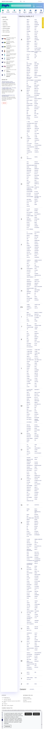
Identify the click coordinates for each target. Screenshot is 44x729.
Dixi (35, 185)
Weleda (36, 657)
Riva (35, 529)
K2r (27, 331)
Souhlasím (36, 714)
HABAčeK (28, 279)
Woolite (36, 667)
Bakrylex (28, 65)
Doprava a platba (26, 697)
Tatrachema (37, 604)
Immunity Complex (38, 312)
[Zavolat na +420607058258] (22, 1)
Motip (28, 416)
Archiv (4, 103)
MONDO (36, 412)
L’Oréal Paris (37, 353)
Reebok (28, 519)
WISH (35, 665)
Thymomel (36, 611)
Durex (35, 204)
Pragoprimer (29, 485)
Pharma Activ (37, 475)
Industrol (36, 314)
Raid (27, 510)
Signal (35, 566)
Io (27, 317)
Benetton (36, 88)
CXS (27, 153)
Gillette (28, 265)
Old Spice (29, 448)
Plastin (28, 480)
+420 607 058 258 (7, 699)
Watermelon (37, 654)
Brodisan (29, 115)
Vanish (28, 636)
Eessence (36, 209)
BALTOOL (28, 72)
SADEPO (28, 541)
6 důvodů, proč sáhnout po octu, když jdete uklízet (8, 96)
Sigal (28, 566)
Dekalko (36, 161)
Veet (35, 638)
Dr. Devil (36, 191)
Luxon (28, 386)
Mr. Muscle (29, 417)
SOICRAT (28, 578)
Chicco (36, 308)
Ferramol (36, 235)
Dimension (36, 178)
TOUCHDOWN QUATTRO (29, 618)
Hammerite (36, 279)
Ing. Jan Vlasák (30, 315)
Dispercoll (36, 183)
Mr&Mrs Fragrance (36, 420)
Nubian (28, 440)
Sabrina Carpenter (38, 539)
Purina (35, 499)
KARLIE (35, 335)
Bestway (36, 90)
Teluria (35, 607)
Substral (36, 591)
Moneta (28, 414)
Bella (28, 85)
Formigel (36, 248)
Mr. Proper (36, 417)
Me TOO (36, 397)
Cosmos (28, 150)
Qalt (28, 504)
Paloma (36, 462)
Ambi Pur (28, 38)
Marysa (28, 394)
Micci (28, 405)
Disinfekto (36, 182)
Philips (28, 477)
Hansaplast (29, 281)
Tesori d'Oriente (30, 611)
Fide (27, 238)
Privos (35, 490)
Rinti (28, 529)
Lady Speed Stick (30, 359)
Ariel (35, 41)
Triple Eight (29, 622)
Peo (35, 472)
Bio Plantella (37, 93)
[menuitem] (3, 11)
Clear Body (36, 140)
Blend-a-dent (29, 103)
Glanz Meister (29, 268)
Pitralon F (29, 478)
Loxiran (28, 381)
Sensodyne (36, 553)
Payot (35, 470)
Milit (35, 407)
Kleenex (36, 338)
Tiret (35, 612)
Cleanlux (36, 138)
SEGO (28, 552)
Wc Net (36, 656)
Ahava (28, 24)
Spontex (28, 586)
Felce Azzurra (29, 233)
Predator (29, 487)
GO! (35, 271)
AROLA (28, 44)
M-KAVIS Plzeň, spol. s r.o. (30, 390)
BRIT (27, 113)
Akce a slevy (5, 19)
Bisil (27, 102)
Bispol (35, 102)
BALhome (28, 69)
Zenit (28, 683)
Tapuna (28, 604)
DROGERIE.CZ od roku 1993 (37, 197)
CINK (27, 135)
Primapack (36, 489)
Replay (28, 524)
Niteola (28, 433)
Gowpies (28, 275)
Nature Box (36, 426)
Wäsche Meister (37, 652)
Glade (28, 266)
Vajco (35, 633)
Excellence (36, 227)
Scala (28, 547)
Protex (36, 495)
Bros (35, 115)
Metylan (28, 404)
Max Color (36, 395)
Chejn (35, 306)
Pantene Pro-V (30, 465)
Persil (35, 473)
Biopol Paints (29, 100)
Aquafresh (36, 39)
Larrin (35, 363)
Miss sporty (29, 410)
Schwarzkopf (37, 559)
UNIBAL (28, 626)
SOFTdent (36, 576)
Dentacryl (29, 168)
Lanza (28, 363)
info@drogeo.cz (6, 697)
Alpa (28, 33)
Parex (35, 467)
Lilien (28, 373)
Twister (36, 622)
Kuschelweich (30, 346)
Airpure (35, 26)
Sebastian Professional (29, 550)
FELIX (35, 233)
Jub (27, 328)
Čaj (27, 157)
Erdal (35, 222)
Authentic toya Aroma (37, 52)
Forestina (36, 247)
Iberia (28, 312)
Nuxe (28, 441)
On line (35, 449)
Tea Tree (28, 606)
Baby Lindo (36, 63)
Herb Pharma (37, 290)
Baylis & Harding (30, 80)
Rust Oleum (29, 534)
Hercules (36, 291)
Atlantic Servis (37, 48)
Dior (35, 180)
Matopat (36, 394)
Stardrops (29, 588)
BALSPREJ (28, 70)
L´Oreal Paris (37, 349)
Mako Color (37, 392)
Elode (28, 217)
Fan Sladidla (37, 232)
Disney (28, 183)
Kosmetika (5, 23)
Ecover (28, 209)
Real (27, 516)
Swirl (28, 598)
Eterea (35, 224)
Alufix (28, 34)
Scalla (35, 547)
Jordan (36, 327)
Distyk (28, 185)
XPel (35, 672)
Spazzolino (29, 584)
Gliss (35, 268)
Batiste (36, 77)
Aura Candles (37, 49)
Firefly (28, 243)
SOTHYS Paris (37, 581)
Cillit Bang (36, 133)
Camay (35, 123)
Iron (28, 319)
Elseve (35, 217)
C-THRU (28, 121)
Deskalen (36, 170)
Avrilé (28, 57)
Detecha (36, 172)
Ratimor (36, 514)
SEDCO (35, 549)
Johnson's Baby (30, 327)
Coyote (36, 150)
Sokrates (36, 578)
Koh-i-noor (37, 341)
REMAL (28, 523)
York (35, 677)
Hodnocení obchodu (27, 701)
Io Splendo (36, 317)
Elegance (29, 214)
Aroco (35, 43)
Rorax (28, 531)
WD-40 (28, 657)
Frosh (35, 255)
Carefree (28, 125)
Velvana (36, 639)
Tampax (36, 601)
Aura (28, 49)
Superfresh (36, 594)
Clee (27, 141)
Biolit (35, 97)
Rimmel (35, 528)
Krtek (35, 345)
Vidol (35, 643)
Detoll (28, 173)
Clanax (28, 136)
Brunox (28, 117)
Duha (28, 204)
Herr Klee (28, 293)
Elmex (35, 215)
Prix (27, 492)
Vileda (35, 644)
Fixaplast (36, 243)
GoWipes (36, 273)
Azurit (28, 59)
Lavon (35, 364)
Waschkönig (29, 654)
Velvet (28, 641)
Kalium (35, 331)
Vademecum (29, 633)
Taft (28, 601)
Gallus (28, 261)
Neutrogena (37, 430)
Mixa (28, 412)
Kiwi (27, 338)
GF (35, 263)
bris (35, 112)
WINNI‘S (28, 665)
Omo (28, 449)
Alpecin (36, 33)
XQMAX (28, 674)
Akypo (28, 29)
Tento (28, 609)
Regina (35, 519)
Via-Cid (28, 643)
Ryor (28, 536)
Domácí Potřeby (30, 187)
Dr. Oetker (36, 193)
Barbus (35, 72)
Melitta (28, 400)
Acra (35, 19)
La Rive (28, 354)
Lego (35, 366)
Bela (35, 83)
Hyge (28, 301)
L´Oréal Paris (29, 351)
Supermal (29, 596)
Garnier (36, 261)
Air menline (36, 24)
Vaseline (28, 638)
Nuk (35, 440)
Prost (28, 495)
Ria (27, 528)
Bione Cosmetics (38, 98)
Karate (28, 335)
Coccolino (29, 143)
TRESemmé (36, 620)
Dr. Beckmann (29, 191)
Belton (28, 88)
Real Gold (36, 516)
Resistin (36, 524)
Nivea (35, 433)
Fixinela (28, 245)
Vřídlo (28, 649)
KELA (27, 336)
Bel (27, 83)
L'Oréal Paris (29, 353)
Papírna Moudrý (37, 465)
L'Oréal (35, 351)
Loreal (28, 378)
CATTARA (36, 130)
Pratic (35, 485)
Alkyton (36, 31)
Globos (36, 270)
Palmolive (29, 462)
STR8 (28, 589)
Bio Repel (28, 95)
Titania (28, 614)
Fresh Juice (29, 254)
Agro (28, 23)
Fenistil (28, 235)
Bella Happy (36, 85)
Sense (28, 553)
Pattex (35, 468)
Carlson (28, 126)
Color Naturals (37, 145)
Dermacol (36, 168)
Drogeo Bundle (30, 196)
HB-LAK (28, 286)
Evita (28, 227)
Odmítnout (28, 714)
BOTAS (28, 108)
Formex (28, 248)
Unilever (36, 628)
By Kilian (28, 118)
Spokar (36, 584)
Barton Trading (37, 75)
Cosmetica (36, 148)
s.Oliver (28, 539)
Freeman (36, 252)
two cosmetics (30, 624)
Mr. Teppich (29, 419)
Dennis (35, 167)
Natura (36, 425)
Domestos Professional (29, 189)
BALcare (36, 67)
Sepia (28, 555)
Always (28, 36)
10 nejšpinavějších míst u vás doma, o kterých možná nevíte (9, 88)
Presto (35, 487)
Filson (35, 238)
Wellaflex (36, 661)
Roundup (28, 533)
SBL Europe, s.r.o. (37, 546)
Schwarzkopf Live (30, 560)
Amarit (35, 36)
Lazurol (28, 366)
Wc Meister (29, 656)
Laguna (28, 361)
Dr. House (29, 193)
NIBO (28, 431)
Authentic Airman (30, 51)
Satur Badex (29, 544)
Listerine (36, 375)
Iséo (35, 319)
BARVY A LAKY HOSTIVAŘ (29, 78)
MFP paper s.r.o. (37, 404)
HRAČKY (36, 298)
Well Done (29, 659)
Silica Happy (29, 569)
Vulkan (35, 649)
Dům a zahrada (6, 32)
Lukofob (36, 381)
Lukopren (29, 383)
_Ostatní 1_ (31, 689)
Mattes (28, 395)
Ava (35, 54)
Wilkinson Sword (30, 664)
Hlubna (28, 296)
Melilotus (36, 399)
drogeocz (5, 703)
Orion (35, 451)
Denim (28, 167)
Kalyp (28, 333)
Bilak (28, 93)
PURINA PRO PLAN (30, 500)
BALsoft (36, 69)
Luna (35, 383)
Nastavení (7, 726)
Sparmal (36, 583)
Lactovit (36, 358)
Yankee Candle (30, 677)
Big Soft (36, 92)
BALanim (36, 65)
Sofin (28, 576)
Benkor (28, 90)
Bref (35, 110)
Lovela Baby (29, 380)
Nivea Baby (29, 435)
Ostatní (28, 453)
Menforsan (36, 400)
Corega (36, 147)
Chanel (28, 304)
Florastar (29, 247)
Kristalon (29, 345)
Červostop (29, 158)
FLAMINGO (36, 245)
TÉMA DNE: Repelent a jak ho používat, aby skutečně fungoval (8, 82)
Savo (35, 544)
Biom (28, 98)
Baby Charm (29, 63)
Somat (28, 581)
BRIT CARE (36, 113)
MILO (28, 409)
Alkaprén (28, 31)
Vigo (28, 644)
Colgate (36, 143)
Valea (35, 634)
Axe (35, 57)
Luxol (35, 385)
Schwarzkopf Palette (37, 561)
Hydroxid (36, 300)
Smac (28, 574)
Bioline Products (30, 97)
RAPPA (28, 514)
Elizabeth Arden (30, 215)
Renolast (36, 523)
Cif (27, 133)
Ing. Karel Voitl (37, 315)
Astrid (28, 48)
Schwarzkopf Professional (30, 564)
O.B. (27, 444)
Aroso (35, 44)
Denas (35, 165)
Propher (36, 494)
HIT (35, 295)
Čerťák (35, 157)
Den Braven (36, 163)
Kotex (35, 343)
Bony (28, 107)
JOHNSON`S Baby (37, 325)
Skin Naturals (29, 572)
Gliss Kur (28, 270)
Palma (35, 459)
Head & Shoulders (38, 286)
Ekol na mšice (29, 212)
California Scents (30, 123)
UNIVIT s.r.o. (29, 630)
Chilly (28, 309)
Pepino (28, 473)
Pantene (36, 463)
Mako (28, 392)
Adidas (35, 21)
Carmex (36, 126)
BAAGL (35, 62)
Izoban (35, 321)
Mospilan (36, 414)
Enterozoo (29, 220)
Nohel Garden (29, 438)
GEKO (28, 263)
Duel (35, 202)
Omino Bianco (37, 448)
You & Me (29, 679)
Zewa (35, 683)
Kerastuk (36, 336)
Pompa (35, 482)
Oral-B (28, 451)
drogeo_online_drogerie (8, 705)
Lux (27, 385)
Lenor (35, 368)
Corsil (28, 148)
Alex (35, 29)
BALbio (28, 67)
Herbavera (29, 291)
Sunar (35, 593)
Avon (28, 56)
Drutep (35, 199)
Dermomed (29, 170)
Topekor (28, 616)
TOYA (35, 617)
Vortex (36, 648)
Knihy (28, 341)
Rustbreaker (37, 534)
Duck (28, 202)
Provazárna (29, 497)
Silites (35, 569)
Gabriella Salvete (38, 260)
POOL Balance (37, 483)
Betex (28, 92)
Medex (28, 399)
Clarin (35, 136)
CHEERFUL (28, 306)
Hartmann (29, 284)
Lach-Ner (36, 361)
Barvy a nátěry (6, 30)
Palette (36, 457)
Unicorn (36, 626)
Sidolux (36, 563)
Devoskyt (29, 175)
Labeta (28, 356)
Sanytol (28, 542)
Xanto (28, 672)
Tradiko (28, 620)
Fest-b (28, 237)
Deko (28, 163)
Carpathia (36, 128)
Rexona (36, 526)
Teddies (36, 606)
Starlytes (36, 588)
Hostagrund (29, 298)
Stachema (36, 586)
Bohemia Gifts (30, 105)
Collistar (29, 145)
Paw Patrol (29, 470)
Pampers (28, 463)
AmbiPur (36, 38)
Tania (35, 602)
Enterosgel (36, 219)
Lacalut (36, 356)
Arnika (28, 43)
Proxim (35, 497)
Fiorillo (36, 242)
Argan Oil (29, 41)
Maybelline (29, 397)
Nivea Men (36, 435)
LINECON (36, 373)
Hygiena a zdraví (6, 26)
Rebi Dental (36, 518)
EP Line (35, 220)
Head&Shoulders (30, 288)
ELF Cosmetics (37, 214)
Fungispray (36, 257)
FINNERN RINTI (37, 240)
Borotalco (36, 107)
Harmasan (29, 283)
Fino (27, 242)
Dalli (28, 161)
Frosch (28, 257)
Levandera (36, 370)
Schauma (36, 557)
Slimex (35, 572)
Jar (27, 323)
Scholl (28, 559)
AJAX (35, 28)
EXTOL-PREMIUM (30, 229)
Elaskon (36, 212)
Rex (27, 526)
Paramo (28, 467)
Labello (36, 354)
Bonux (35, 105)
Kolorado (29, 343)
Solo (28, 579)
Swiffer (36, 596)
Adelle (28, 21)
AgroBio (36, 23)
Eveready (36, 225)
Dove (35, 188)
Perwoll (28, 475)
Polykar (28, 482)
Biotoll (36, 100)
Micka (35, 405)
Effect (28, 210)
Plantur (36, 478)
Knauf (28, 340)
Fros (28, 255)
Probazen (36, 492)
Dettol (36, 173)
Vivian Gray (36, 646)
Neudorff (29, 430)
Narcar (28, 425)
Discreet (28, 182)
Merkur (35, 402)
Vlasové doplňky (30, 648)
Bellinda (36, 86)
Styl (35, 589)
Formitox (29, 250)
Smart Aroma (37, 574)
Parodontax (29, 468)
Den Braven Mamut (30, 165)
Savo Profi (29, 546)
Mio (35, 409)
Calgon (36, 121)
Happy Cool (37, 281)
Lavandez (29, 364)
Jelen (35, 323)
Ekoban (36, 210)
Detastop (29, 172)
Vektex (28, 639)
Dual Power (29, 201)
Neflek (35, 428)
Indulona (29, 314)
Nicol (35, 431)
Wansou (28, 652)
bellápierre (29, 86)
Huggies (28, 300)
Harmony (36, 283)
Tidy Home (29, 612)
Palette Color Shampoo (30, 460)
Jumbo (35, 328)
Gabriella (29, 260)
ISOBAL (28, 321)
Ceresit (28, 131)
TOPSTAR (36, 616)
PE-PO (28, 472)
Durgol (28, 206)
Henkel (28, 290)
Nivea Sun (29, 436)
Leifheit (28, 368)
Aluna (35, 34)
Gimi (35, 265)
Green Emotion (37, 275)
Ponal (28, 483)
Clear (28, 140)
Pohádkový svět (37, 480)
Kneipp (35, 340)
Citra (35, 135)
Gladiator (36, 266)
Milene (28, 407)
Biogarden (36, 95)
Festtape (36, 237)
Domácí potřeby (6, 28)
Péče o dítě (5, 24)
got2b (28, 273)
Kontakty (25, 700)
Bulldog (36, 117)
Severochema (29, 557)
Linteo (28, 375)
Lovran (36, 380)
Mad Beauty (36, 389)
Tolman (36, 614)
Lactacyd (29, 358)
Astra (35, 46)
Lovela (35, 378)
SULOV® (28, 593)
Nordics (36, 438)
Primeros (28, 490)
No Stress (36, 436)
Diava (28, 177)
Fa (27, 232)
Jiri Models (29, 325)
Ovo (28, 454)
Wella (35, 659)
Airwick (28, 28)
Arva (28, 46)
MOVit (35, 416)
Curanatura (29, 152)
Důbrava (36, 201)
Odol (28, 446)
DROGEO (36, 195)
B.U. (27, 62)
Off (35, 446)
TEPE (35, 609)
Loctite (36, 376)
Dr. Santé (29, 195)
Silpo (28, 571)
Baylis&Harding (37, 80)
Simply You (36, 571)
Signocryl (29, 567)
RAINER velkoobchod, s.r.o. (37, 512)
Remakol (36, 521)
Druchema (29, 199)
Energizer (29, 219)
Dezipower (36, 175)
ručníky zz (36, 533)
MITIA (35, 410)
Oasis (35, 444)
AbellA (28, 19)
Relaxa (28, 521)
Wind (35, 664)
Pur (27, 499)
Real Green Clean (30, 518)
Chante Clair (37, 304)
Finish (28, 240)
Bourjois (36, 108)
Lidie (27, 371)
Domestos (36, 187)
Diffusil (36, 177)
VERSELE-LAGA (37, 641)
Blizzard (36, 103)
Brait (28, 110)
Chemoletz (29, 308)
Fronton (36, 254)
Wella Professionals (30, 662)
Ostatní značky (37, 453)
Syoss (35, 598)
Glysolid (28, 271)
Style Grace (29, 591)
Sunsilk (28, 594)
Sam (35, 541)
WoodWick (29, 667)
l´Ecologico (29, 349)
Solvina (36, 579)
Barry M (28, 75)
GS (35, 277)
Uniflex (28, 628)
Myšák (35, 422)
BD (27, 81)
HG (27, 295)
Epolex (28, 222)
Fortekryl (36, 250)
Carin (35, 125)
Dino (28, 180)
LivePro (28, 376)
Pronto (28, 494)
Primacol (29, 489)
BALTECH (36, 70)
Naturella (29, 428)
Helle (35, 288)
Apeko (28, 39)
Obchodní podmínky (27, 698)
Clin (35, 141)
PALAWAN (28, 457)
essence (28, 224)
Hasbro (36, 284)
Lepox (28, 370)
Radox (35, 509)
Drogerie (4, 21)
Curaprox (36, 152)
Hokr (35, 296)
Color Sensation (30, 147)
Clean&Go (29, 138)
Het (35, 293)
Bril (27, 112)
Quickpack (36, 504)
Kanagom (36, 333)
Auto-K (28, 54)
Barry (35, 74)
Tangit (28, 602)
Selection (36, 552)
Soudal (28, 583)
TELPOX (28, 607)
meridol (28, 402)
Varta (35, 636)
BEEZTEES (36, 81)
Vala (28, 634)
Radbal (28, 509)
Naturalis (29, 426)
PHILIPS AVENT (37, 477)
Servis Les (36, 555)
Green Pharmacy (30, 277)
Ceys (35, 131)
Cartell (28, 130)
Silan (35, 567)
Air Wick (28, 26)
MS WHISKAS (29, 422)
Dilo (27, 178)
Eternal (28, 225)
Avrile (35, 56)
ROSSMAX (36, 531)
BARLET (28, 74)
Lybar (35, 386)
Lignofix (36, 371)
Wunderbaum (29, 669)
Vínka (28, 646)
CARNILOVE (29, 128)
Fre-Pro (28, 252)
